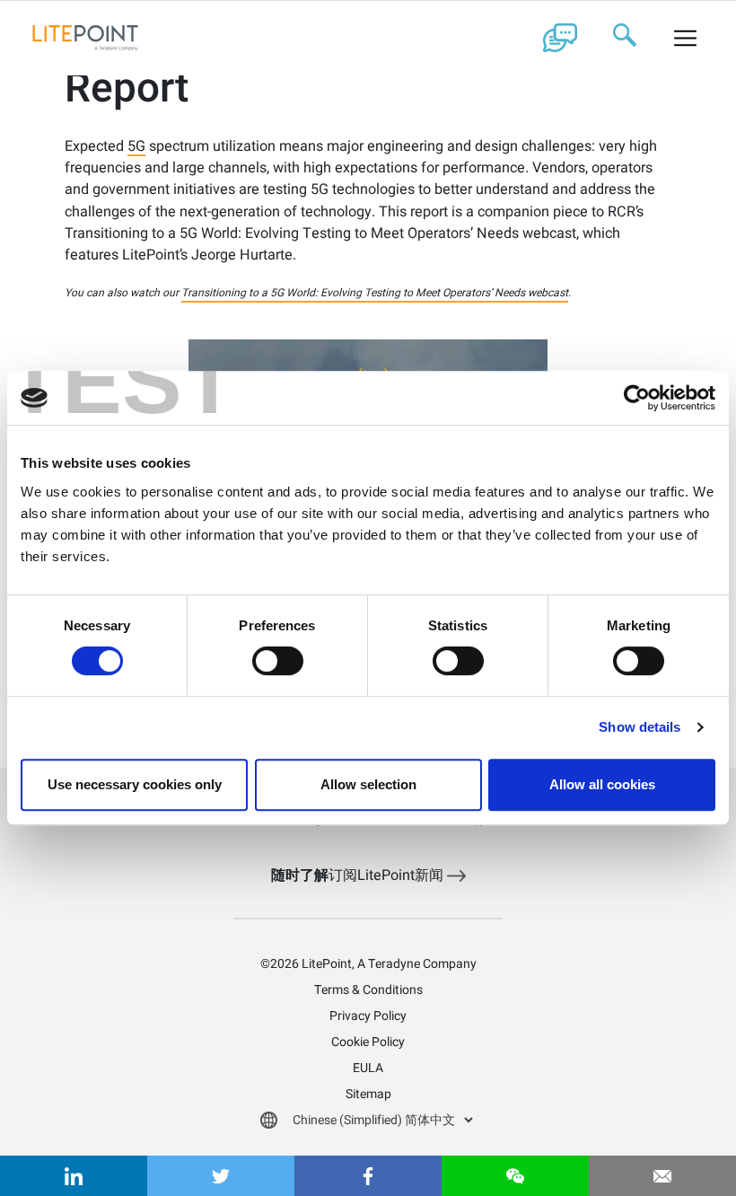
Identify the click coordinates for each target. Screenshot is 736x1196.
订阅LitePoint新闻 (359, 875)
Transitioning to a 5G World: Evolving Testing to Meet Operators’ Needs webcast (374, 293)
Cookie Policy (368, 1042)
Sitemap (368, 1094)
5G (136, 147)
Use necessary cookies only (135, 784)
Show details (639, 726)
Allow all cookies (602, 784)
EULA (368, 1068)
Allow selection (368, 784)
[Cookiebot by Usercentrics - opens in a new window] (636, 397)
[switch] (277, 660)
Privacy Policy (368, 1016)
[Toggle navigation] (685, 37)
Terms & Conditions (368, 990)
